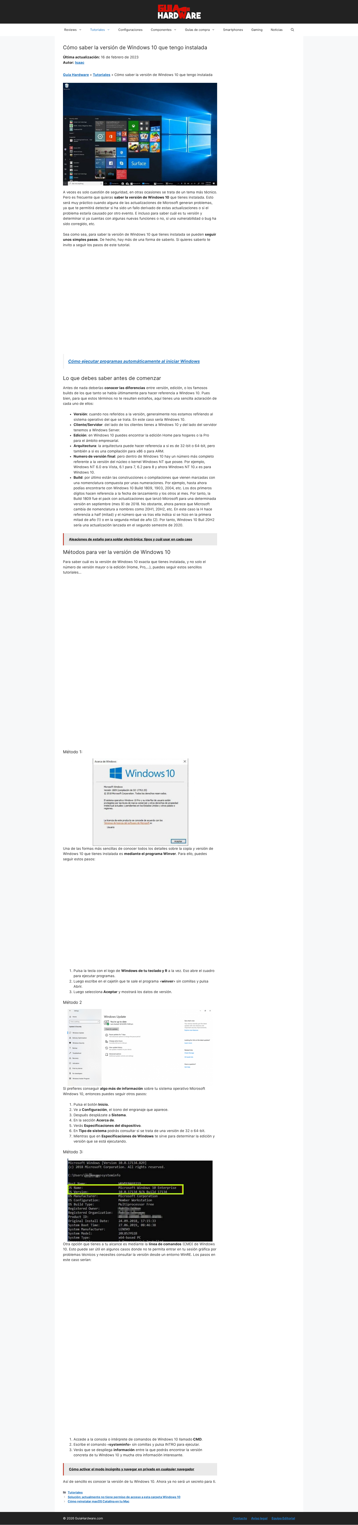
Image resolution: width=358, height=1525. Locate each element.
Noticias (277, 30)
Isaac (79, 62)
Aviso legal (259, 1518)
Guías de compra (197, 30)
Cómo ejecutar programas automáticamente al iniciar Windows (134, 361)
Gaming (256, 30)
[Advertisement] (140, 282)
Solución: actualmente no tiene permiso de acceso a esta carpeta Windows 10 (124, 1497)
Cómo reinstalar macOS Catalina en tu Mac (98, 1501)
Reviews (70, 30)
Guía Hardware (76, 75)
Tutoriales (97, 30)
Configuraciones (130, 30)
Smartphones (233, 30)
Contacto (240, 1518)
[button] (292, 30)
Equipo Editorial (283, 1518)
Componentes (161, 30)
